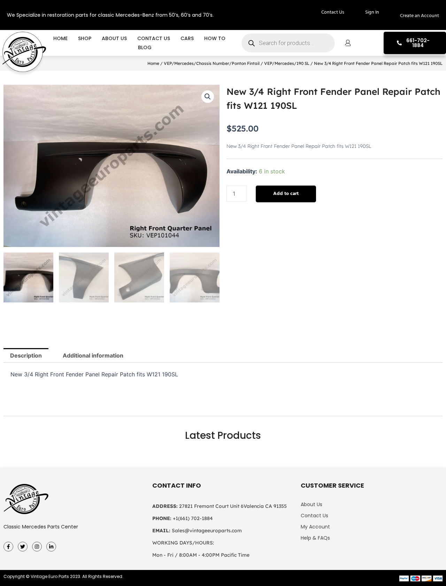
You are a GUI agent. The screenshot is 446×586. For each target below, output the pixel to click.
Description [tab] (26, 355)
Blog (145, 47)
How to (214, 38)
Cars (187, 38)
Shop (84, 38)
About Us (114, 38)
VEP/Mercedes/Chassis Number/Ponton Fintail (212, 63)
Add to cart (286, 194)
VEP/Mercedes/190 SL (286, 63)
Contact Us (153, 38)
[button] (207, 96)
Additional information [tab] (93, 355)
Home (60, 38)
